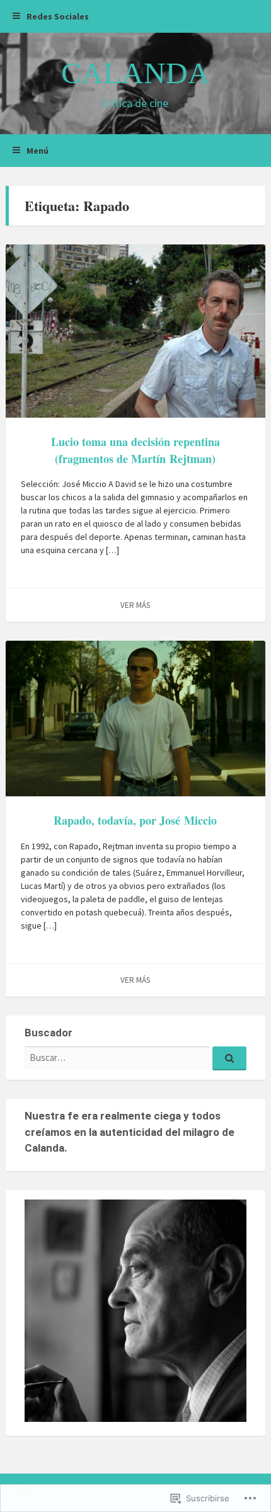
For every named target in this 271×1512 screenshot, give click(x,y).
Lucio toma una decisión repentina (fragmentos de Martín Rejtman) (135, 450)
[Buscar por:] (136, 1057)
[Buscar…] (229, 1058)
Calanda (135, 72)
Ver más (135, 605)
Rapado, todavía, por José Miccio (135, 820)
